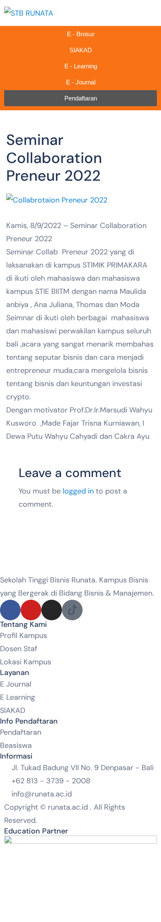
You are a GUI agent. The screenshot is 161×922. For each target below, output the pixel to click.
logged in (78, 491)
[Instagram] (51, 610)
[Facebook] (10, 610)
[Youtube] (31, 610)
